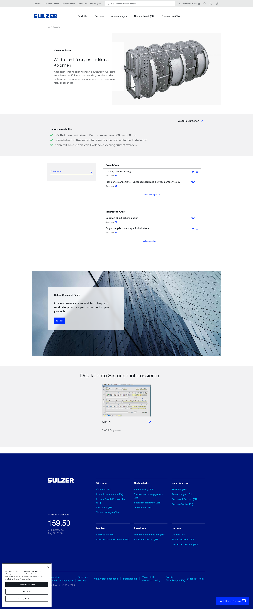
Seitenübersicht (195, 578)
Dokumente (55, 171)
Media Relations (68, 4)
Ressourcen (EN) (171, 16)
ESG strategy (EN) (143, 489)
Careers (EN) (178, 534)
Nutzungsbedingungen (106, 578)
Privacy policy (25, 579)
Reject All (27, 592)
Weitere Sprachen (189, 120)
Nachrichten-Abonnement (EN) (112, 539)
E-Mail (59, 320)
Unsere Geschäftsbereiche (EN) (110, 501)
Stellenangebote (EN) (183, 539)
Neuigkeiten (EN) (105, 534)
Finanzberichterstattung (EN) (149, 534)
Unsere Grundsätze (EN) (185, 544)
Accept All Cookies (26, 584)
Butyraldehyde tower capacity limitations (150, 228)
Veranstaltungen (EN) (107, 512)
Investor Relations (51, 4)
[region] (27, 585)
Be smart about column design (150, 217)
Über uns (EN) (103, 489)
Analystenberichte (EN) (146, 539)
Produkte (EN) (179, 489)
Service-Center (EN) (182, 504)
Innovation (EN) (104, 507)
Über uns (37, 4)
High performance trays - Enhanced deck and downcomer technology (150, 181)
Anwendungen (119, 16)
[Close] (48, 567)
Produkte (82, 16)
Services (99, 16)
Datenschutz (130, 578)
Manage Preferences (27, 599)
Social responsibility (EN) (147, 502)
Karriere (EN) (95, 4)
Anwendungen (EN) (182, 494)
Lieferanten (82, 4)
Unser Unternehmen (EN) (109, 494)
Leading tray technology (150, 171)
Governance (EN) (143, 507)
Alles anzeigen (150, 194)
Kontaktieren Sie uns (230, 601)
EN (116, 175)
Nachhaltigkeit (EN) (144, 16)
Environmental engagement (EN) (148, 496)
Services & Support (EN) (185, 499)
